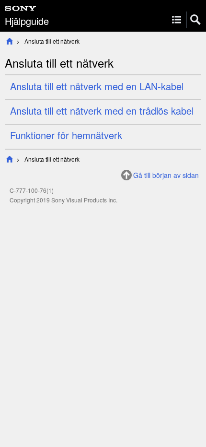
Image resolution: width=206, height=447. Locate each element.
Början (9, 41)
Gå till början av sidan (166, 175)
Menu (176, 20)
